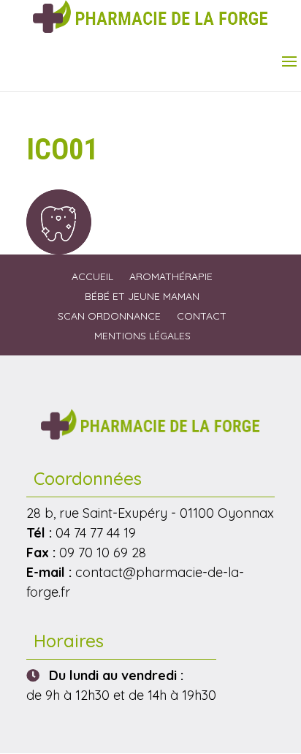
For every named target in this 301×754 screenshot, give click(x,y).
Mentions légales (142, 335)
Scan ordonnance (109, 316)
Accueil (92, 276)
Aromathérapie (171, 276)
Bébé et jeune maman (142, 296)
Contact (201, 316)
